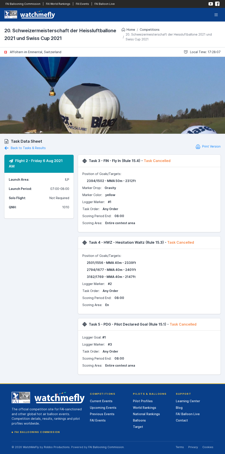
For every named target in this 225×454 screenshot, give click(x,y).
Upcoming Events (103, 407)
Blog (179, 407)
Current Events (101, 401)
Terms (180, 447)
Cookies (207, 447)
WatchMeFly (31, 447)
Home (131, 29)
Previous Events (102, 414)
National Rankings (146, 414)
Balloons (139, 420)
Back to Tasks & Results (28, 148)
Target (138, 427)
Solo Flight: (17, 198)
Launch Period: (20, 189)
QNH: (12, 207)
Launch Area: (19, 179)
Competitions (150, 29)
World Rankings (144, 407)
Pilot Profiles (143, 401)
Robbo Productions (57, 447)
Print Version (211, 146)
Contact (182, 420)
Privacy (193, 447)
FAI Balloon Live (104, 3)
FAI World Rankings (58, 3)
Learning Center (188, 401)
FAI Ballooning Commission (22, 3)
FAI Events (82, 3)
